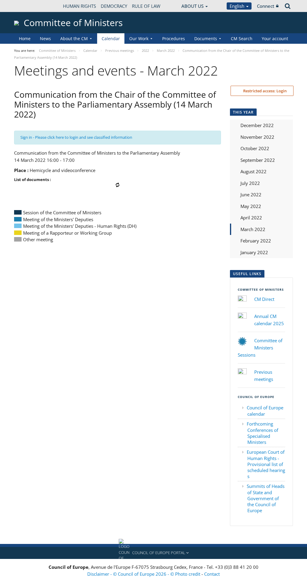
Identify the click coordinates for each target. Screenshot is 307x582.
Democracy (114, 6)
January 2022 (254, 252)
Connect (265, 6)
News (45, 38)
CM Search (241, 38)
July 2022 (250, 183)
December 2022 (257, 125)
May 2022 (250, 206)
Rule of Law (146, 6)
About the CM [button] (74, 38)
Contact (212, 574)
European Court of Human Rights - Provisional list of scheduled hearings (266, 464)
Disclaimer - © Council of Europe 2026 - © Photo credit (144, 574)
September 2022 (257, 160)
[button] (153, 553)
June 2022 (250, 194)
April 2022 (251, 218)
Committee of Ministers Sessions (260, 347)
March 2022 (252, 229)
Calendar (111, 38)
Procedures (173, 38)
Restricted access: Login (264, 91)
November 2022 (257, 137)
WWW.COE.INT (29, 6)
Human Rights (79, 6)
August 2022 (253, 171)
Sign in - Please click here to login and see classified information (76, 137)
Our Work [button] (138, 38)
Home (25, 38)
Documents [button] (205, 38)
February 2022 (255, 241)
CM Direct (264, 299)
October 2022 (254, 148)
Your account (275, 38)
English (238, 6)
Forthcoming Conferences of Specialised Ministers (262, 433)
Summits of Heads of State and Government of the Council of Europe (266, 498)
